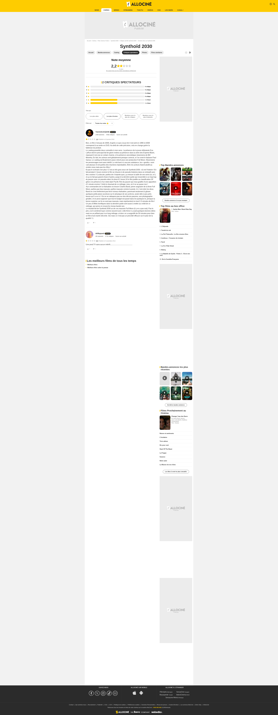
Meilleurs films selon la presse (97, 267)
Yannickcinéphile (102, 132)
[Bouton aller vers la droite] (190, 52)
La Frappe (163, 453)
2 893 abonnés (100, 134)
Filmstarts (163, 692)
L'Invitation (163, 437)
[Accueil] (139, 4)
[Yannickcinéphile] (89, 133)
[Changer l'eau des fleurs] (165, 422)
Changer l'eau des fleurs (179, 416)
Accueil (89, 40)
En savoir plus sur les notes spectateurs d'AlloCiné (121, 71)
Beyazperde (164, 695)
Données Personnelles (148, 705)
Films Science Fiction (103, 40)
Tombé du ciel (166, 230)
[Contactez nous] (115, 693)
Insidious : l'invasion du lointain (172, 238)
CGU (105, 705)
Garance (162, 457)
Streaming (128, 10)
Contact (71, 705)
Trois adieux (164, 441)
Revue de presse (162, 705)
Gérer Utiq (198, 705)
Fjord (163, 242)
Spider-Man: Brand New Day (182, 209)
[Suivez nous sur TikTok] (109, 693)
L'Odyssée (164, 226)
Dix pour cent (164, 445)
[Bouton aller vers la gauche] (186, 52)
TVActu (140, 10)
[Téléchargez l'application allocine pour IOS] (135, 693)
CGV (110, 705)
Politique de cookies (120, 705)
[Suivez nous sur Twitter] (97, 693)
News (97, 10)
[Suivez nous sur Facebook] (91, 693)
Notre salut (163, 461)
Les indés (169, 10)
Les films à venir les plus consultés (176, 471)
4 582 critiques (110, 134)
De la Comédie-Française (170, 259)
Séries (116, 10)
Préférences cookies (134, 705)
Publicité (100, 705)
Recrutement (92, 705)
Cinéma (106, 10)
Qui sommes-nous (80, 705)
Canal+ (180, 10)
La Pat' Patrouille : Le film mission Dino (174, 234)
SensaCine (180, 692)
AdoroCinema (181, 695)
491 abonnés (99, 236)
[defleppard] (89, 234)
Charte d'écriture (174, 705)
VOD (159, 10)
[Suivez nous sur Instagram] (103, 693)
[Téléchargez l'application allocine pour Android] (142, 693)
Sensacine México (172, 697)
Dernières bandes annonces (176, 405)
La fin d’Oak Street (167, 246)
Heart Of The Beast (166, 449)
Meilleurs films (92, 264)
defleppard (99, 233)
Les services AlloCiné (186, 705)
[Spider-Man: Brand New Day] (165, 215)
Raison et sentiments (167, 433)
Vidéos (150, 10)
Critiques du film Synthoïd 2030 (128, 40)
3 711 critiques (109, 236)
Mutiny (163, 250)
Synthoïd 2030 (114, 40)
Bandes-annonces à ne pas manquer (176, 200)
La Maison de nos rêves (168, 464)
